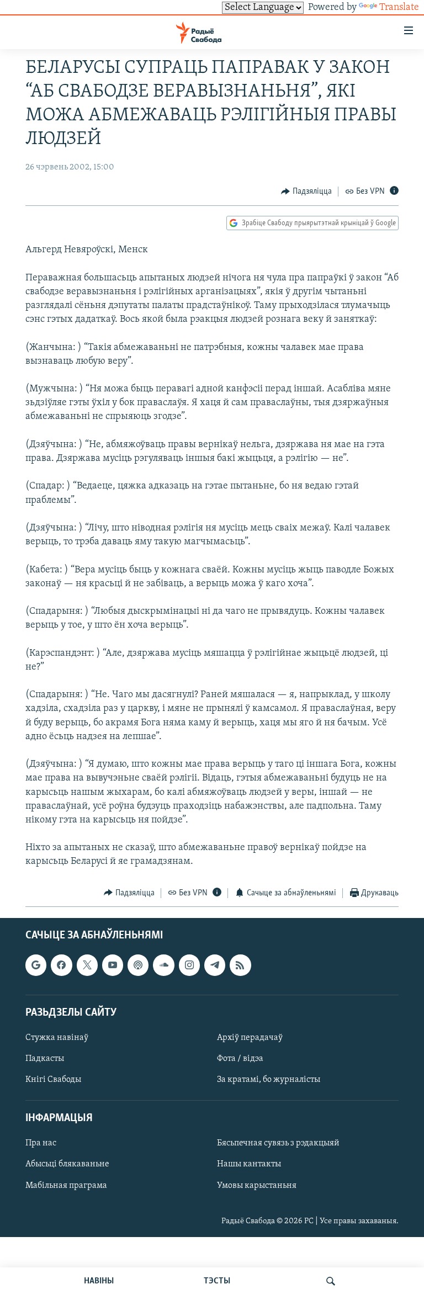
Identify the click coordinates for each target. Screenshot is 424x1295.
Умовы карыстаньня (256, 1185)
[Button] (306, 191)
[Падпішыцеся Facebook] (61, 964)
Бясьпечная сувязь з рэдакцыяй (278, 1143)
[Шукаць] (330, 1281)
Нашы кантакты (249, 1164)
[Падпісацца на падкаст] (138, 964)
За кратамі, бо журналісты (268, 1079)
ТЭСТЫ (217, 1281)
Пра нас (40, 1143)
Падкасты (44, 1058)
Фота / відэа (240, 1058)
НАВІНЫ (99, 1281)
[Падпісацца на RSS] (240, 964)
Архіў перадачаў (250, 1037)
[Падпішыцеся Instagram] (189, 964)
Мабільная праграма (66, 1185)
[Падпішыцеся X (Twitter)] (87, 964)
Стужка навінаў (56, 1037)
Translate (399, 8)
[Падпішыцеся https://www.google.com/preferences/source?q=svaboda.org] (35, 964)
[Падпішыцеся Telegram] (214, 964)
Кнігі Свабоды (53, 1079)
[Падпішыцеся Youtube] (112, 964)
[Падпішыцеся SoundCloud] (163, 964)
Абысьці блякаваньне (67, 1164)
